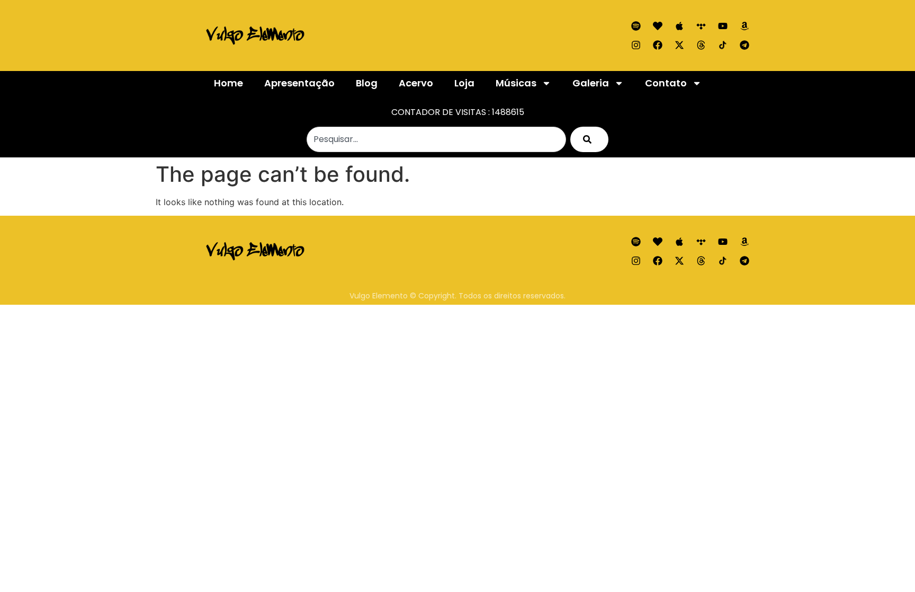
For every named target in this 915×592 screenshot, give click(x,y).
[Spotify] (635, 26)
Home (228, 83)
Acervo (416, 83)
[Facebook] (657, 45)
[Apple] (679, 26)
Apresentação (299, 83)
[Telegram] (744, 45)
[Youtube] (722, 26)
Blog (367, 83)
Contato (666, 83)
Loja (464, 83)
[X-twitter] (679, 45)
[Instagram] (635, 45)
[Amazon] (744, 26)
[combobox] (436, 139)
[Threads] (701, 45)
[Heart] (657, 26)
